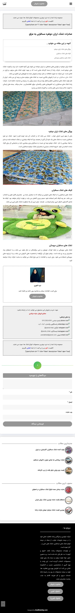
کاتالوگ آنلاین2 (55, 598)
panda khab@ (49, 328)
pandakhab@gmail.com (49, 335)
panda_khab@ (46, 331)
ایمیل (69, 402)
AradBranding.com (41, 610)
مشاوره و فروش (39, 3)
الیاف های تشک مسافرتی (63, 53)
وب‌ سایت (69, 412)
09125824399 (47, 320)
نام (70, 392)
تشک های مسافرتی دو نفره (63, 77)
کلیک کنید (41, 324)
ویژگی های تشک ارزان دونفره (62, 49)
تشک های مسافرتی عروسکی (62, 58)
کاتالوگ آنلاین (55, 591)
